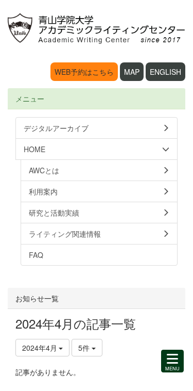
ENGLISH (165, 72)
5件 (85, 348)
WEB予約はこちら (84, 72)
